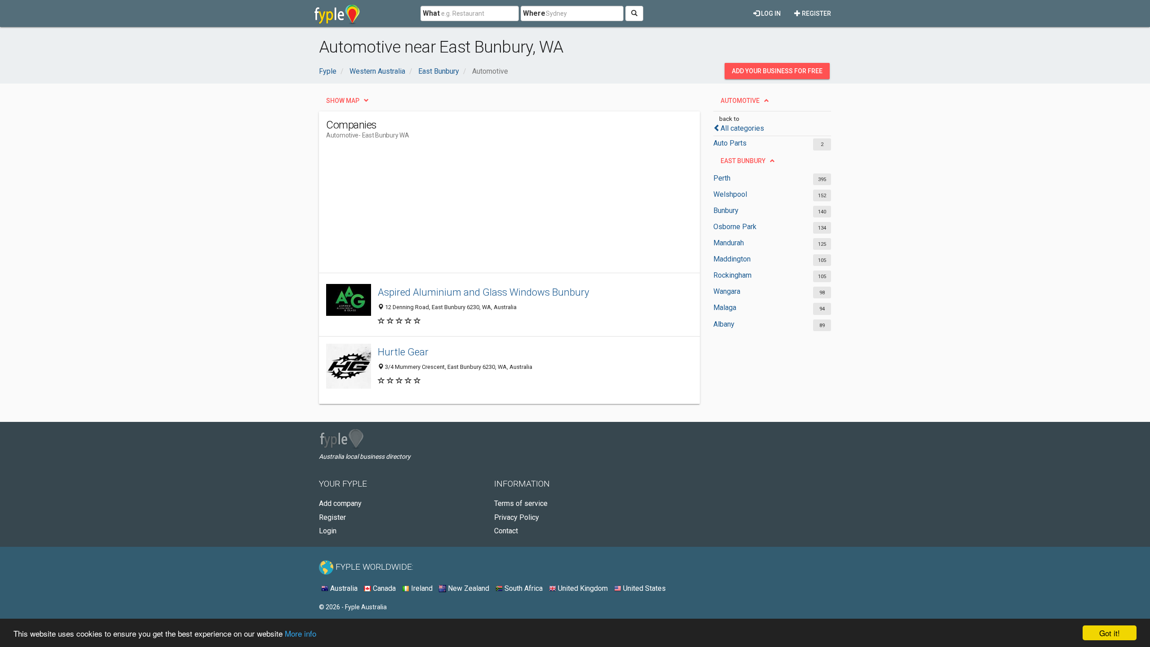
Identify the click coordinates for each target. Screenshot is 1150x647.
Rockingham (732, 275)
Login (327, 531)
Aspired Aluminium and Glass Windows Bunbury (483, 292)
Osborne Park (734, 226)
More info (300, 633)
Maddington (732, 259)
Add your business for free (777, 71)
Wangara (726, 291)
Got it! (1109, 632)
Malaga (724, 307)
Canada (383, 588)
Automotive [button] (740, 100)
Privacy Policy (516, 517)
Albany (723, 324)
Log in (770, 13)
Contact (506, 531)
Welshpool (730, 194)
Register (816, 13)
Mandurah (728, 243)
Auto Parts (730, 143)
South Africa (523, 588)
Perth (721, 178)
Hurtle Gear (403, 352)
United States (643, 588)
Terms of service (521, 503)
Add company (340, 503)
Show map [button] (342, 100)
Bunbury (726, 210)
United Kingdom (582, 588)
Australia (343, 588)
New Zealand (467, 588)
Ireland (421, 588)
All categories (742, 128)
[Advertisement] (489, 210)
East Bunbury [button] (743, 160)
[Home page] (337, 13)
